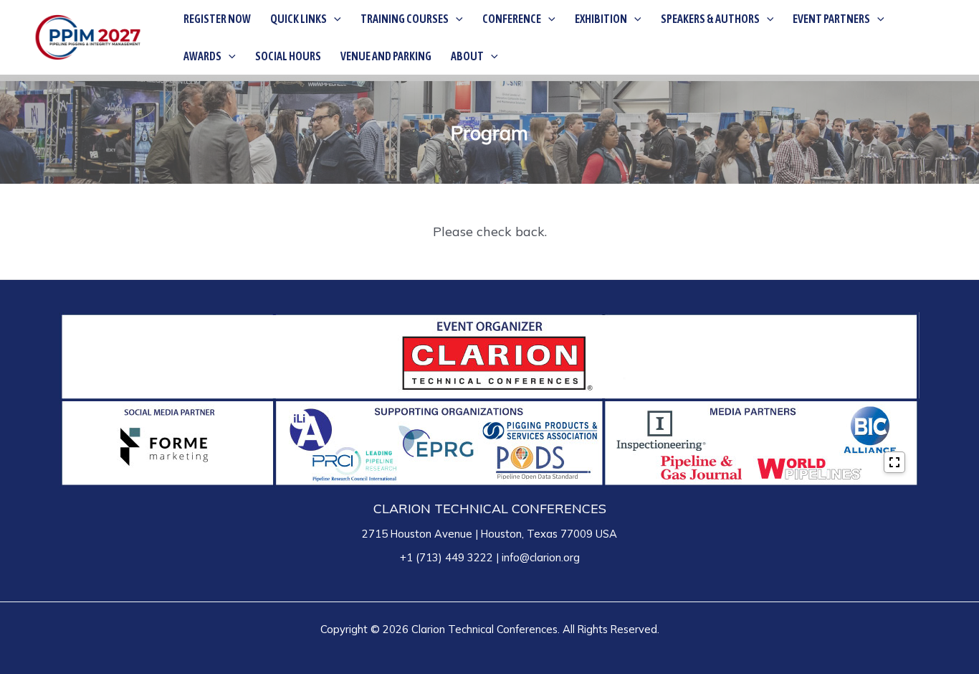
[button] (334, 19)
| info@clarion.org (536, 557)
